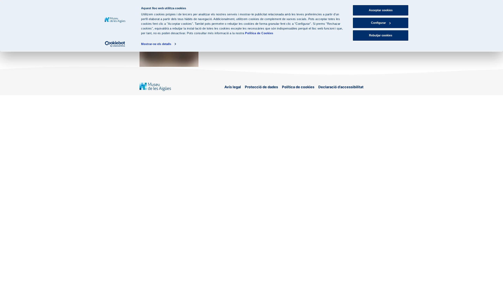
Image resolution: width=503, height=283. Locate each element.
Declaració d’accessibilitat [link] (340, 87)
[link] (115, 44)
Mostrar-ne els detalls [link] (156, 44)
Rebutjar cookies (380, 35)
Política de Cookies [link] (259, 33)
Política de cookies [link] (298, 87)
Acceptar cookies (381, 10)
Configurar (378, 22)
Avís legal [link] (232, 87)
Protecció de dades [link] (261, 87)
